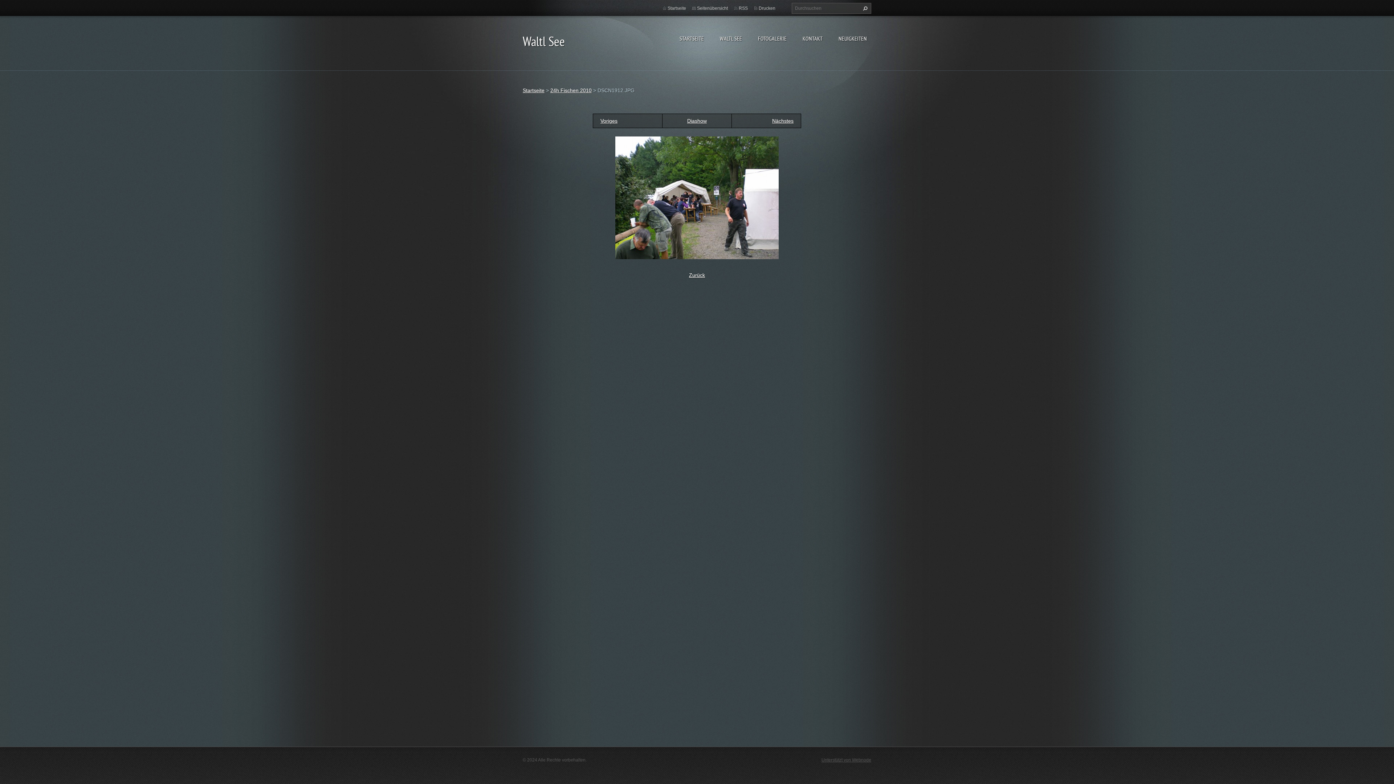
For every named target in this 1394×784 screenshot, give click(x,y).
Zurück (697, 275)
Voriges (608, 121)
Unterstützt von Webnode (846, 760)
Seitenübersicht (712, 8)
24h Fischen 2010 (571, 90)
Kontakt (813, 38)
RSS (743, 8)
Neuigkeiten (853, 38)
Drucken (767, 8)
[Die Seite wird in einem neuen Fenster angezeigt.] (697, 197)
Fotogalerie (772, 38)
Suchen (864, 8)
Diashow (697, 121)
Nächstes (783, 121)
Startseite (692, 38)
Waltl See (731, 38)
